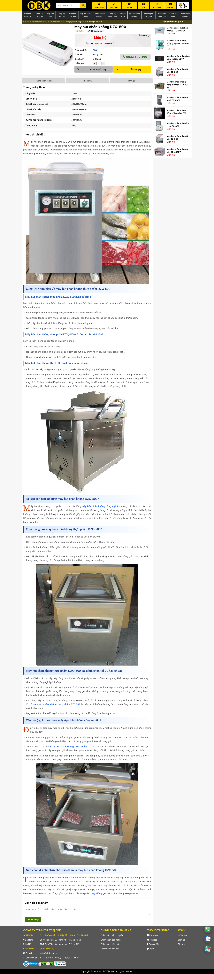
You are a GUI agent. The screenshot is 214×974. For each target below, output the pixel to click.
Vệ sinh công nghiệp (134, 14)
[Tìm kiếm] (83, 5)
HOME (26, 22)
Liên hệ (181, 939)
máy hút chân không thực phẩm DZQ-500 (56, 704)
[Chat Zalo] (207, 939)
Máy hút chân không (85, 14)
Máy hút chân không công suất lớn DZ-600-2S (177, 85)
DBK (95, 50)
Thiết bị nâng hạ (39, 14)
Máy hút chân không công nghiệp (63, 22)
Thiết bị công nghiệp (185, 14)
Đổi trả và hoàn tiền (110, 948)
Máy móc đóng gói (162, 14)
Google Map (154, 944)
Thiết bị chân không (99, 14)
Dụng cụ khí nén (72, 14)
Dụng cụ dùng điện (112, 14)
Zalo (151, 948)
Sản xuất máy (173, 14)
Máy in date (123, 14)
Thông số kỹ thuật (43, 81)
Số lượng (79, 63)
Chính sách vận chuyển (112, 935)
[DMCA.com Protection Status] (45, 963)
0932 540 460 (136, 56)
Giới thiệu (182, 935)
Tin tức (181, 944)
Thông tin (87, 81)
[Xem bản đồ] (207, 948)
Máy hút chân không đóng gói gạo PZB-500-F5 (178, 43)
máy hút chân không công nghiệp (101, 506)
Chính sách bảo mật (110, 944)
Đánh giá (131, 81)
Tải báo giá (145, 35)
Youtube (153, 939)
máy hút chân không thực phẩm (68, 746)
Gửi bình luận (33, 919)
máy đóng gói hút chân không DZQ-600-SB (114, 893)
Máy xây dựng (50, 14)
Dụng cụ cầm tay (61, 14)
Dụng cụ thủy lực (27, 14)
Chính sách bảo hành (111, 939)
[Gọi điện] (207, 929)
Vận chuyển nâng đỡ (148, 14)
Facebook (154, 935)
